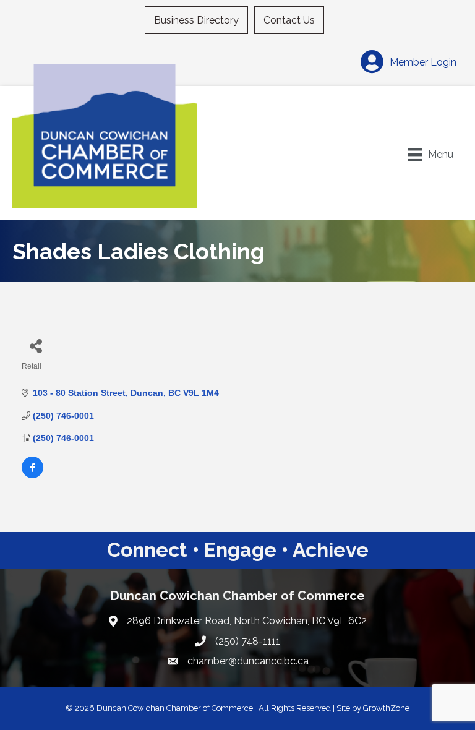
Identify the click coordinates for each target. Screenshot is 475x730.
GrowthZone (386, 708)
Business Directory (196, 20)
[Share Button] (35, 345)
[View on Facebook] (32, 475)
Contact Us (289, 20)
